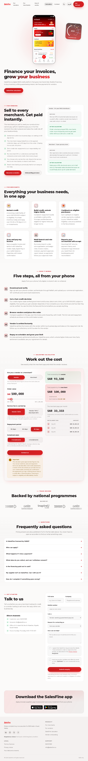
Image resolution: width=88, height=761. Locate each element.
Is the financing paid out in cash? (18, 566)
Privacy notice (8, 747)
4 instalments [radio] (33, 440)
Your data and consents (11, 750)
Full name (51, 596)
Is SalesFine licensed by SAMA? (17, 541)
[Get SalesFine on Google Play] (50, 707)
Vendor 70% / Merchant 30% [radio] (33, 412)
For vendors (16, 4)
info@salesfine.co (21, 622)
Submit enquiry (64, 669)
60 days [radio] (25, 429)
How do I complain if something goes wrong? (23, 579)
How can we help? (53, 630)
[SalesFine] (7, 4)
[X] (14, 732)
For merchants (26, 4)
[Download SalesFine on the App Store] (37, 707)
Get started (77, 4)
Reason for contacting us (56, 622)
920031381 (23, 619)
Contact (57, 4)
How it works (37, 4)
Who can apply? (12, 547)
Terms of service (9, 744)
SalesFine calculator (13, 90)
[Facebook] (18, 732)
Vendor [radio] (16, 377)
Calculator (48, 4)
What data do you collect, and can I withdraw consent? (26, 560)
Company (68, 596)
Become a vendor (12, 173)
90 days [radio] (36, 429)
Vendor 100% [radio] (16, 412)
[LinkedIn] (5, 732)
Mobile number (52, 605)
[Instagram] (10, 732)
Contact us (25, 452)
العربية (69, 4)
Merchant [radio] (33, 377)
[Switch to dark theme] (64, 4)
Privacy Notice (73, 651)
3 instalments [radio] (16, 440)
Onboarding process (32, 173)
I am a (49, 614)
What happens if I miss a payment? (19, 554)
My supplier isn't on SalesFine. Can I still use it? (23, 573)
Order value (11, 389)
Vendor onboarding (51, 735)
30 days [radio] (13, 429)
